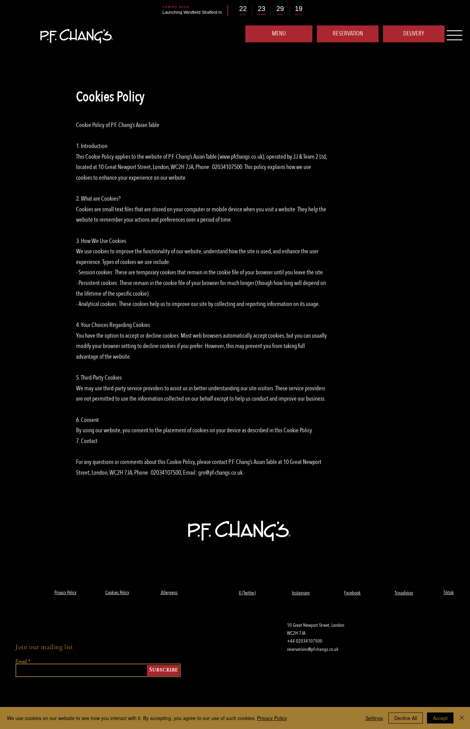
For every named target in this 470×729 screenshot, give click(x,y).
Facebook (352, 593)
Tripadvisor (404, 593)
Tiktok (449, 592)
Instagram (301, 593)
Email (21, 661)
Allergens (169, 592)
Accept (440, 718)
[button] (414, 33)
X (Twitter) (247, 593)
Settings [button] (374, 718)
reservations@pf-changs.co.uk (313, 649)
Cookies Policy (117, 592)
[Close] (462, 717)
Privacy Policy (65, 592)
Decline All (405, 718)
